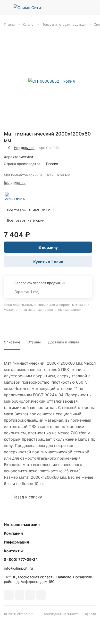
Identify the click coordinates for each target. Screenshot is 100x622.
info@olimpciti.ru (18, 568)
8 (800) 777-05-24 (21, 559)
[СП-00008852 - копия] (51, 81)
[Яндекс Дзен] (41, 595)
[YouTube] (30, 595)
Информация (16, 542)
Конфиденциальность (62, 614)
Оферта (89, 614)
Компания (13, 533)
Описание (12, 342)
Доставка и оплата (63, 342)
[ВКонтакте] (9, 595)
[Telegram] (19, 595)
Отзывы (34, 342)
